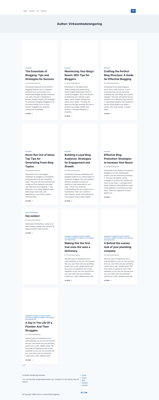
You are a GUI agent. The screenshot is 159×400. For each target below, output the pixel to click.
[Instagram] (85, 393)
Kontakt (43, 11)
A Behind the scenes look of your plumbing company (117, 247)
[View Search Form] (133, 11)
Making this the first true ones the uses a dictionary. (77, 247)
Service (32, 11)
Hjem (25, 11)
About (84, 375)
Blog (83, 380)
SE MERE (29, 113)
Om (37, 11)
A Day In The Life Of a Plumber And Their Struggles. (38, 326)
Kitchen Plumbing (84, 236)
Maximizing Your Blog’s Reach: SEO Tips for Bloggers (79, 75)
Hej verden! (32, 216)
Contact (85, 383)
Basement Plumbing (71, 236)
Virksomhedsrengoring (33, 83)
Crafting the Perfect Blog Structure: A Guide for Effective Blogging (119, 75)
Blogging (28, 68)
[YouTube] (86, 393)
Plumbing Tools (83, 238)
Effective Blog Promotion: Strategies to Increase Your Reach (118, 158)
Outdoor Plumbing (71, 238)
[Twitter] (83, 393)
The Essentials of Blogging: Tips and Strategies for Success (39, 75)
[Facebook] (81, 393)
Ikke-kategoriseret (31, 212)
